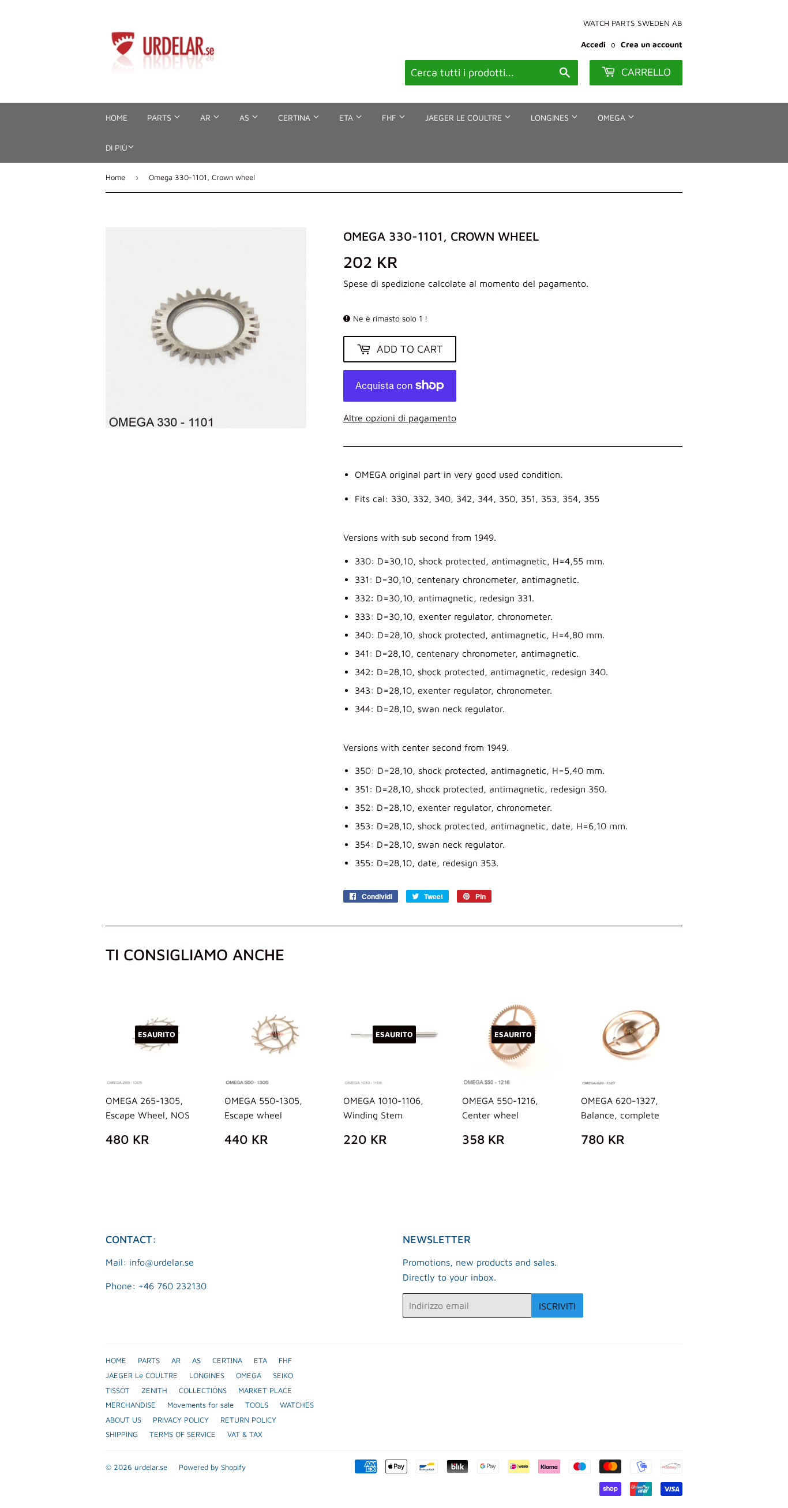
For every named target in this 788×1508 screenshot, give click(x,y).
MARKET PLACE (265, 1390)
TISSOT (118, 1390)
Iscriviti (557, 1306)
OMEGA (613, 117)
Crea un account (651, 44)
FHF (390, 117)
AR (206, 117)
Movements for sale (200, 1404)
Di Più (116, 147)
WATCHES (297, 1404)
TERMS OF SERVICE (182, 1434)
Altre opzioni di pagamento (399, 418)
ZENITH (154, 1390)
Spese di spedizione (384, 283)
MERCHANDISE (131, 1404)
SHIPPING (122, 1434)
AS (245, 117)
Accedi (593, 44)
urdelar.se (150, 1467)
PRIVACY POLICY (181, 1419)
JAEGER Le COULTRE (464, 117)
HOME (116, 117)
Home (115, 177)
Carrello (644, 72)
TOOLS (256, 1404)
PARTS (160, 117)
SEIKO (283, 1375)
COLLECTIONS (203, 1390)
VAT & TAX (244, 1434)
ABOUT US (123, 1419)
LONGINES (551, 117)
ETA (347, 117)
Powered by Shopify (212, 1467)
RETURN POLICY (248, 1419)
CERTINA (295, 117)
